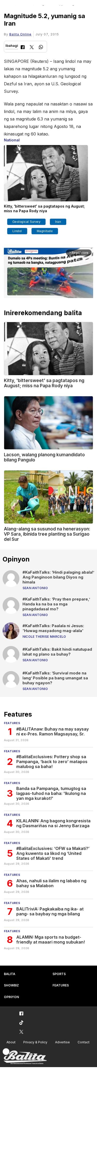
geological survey (26, 222)
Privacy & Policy (35, 1042)
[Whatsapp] (41, 47)
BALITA (9, 974)
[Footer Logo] (25, 1056)
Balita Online (20, 34)
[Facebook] (23, 47)
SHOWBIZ (11, 985)
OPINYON (11, 997)
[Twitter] (32, 47)
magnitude (45, 231)
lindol (17, 231)
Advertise (62, 1042)
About (11, 1042)
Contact (83, 1042)
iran (58, 222)
